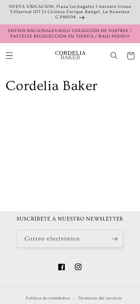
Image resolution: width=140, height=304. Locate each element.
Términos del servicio (100, 298)
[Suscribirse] (114, 239)
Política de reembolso (48, 298)
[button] (9, 56)
